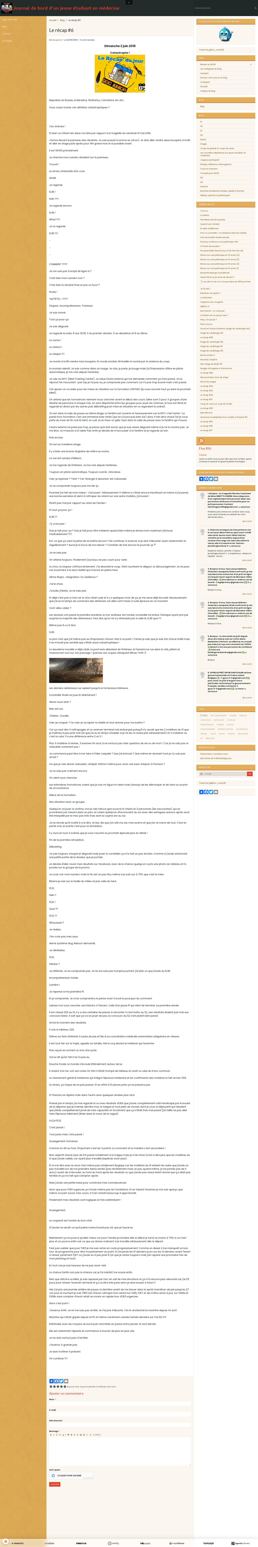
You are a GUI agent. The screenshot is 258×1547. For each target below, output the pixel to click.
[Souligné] (57, 1434)
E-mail (52, 1410)
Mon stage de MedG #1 (211, 364)
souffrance (242, 729)
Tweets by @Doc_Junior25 (211, 49)
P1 (201, 121)
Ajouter (55, 1484)
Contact (6, 33)
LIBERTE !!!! (204, 306)
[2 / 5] (54, 1386)
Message (53, 1431)
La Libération (206, 297)
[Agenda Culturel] (240, 1543)
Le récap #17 (206, 430)
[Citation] (68, 1434)
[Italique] (53, 1434)
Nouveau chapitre (208, 359)
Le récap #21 (206, 399)
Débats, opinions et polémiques (215, 195)
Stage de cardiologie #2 (211, 342)
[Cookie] (6, 1541)
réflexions (243, 733)
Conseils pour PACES (209, 173)
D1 (201, 130)
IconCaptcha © (88, 1478)
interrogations (225, 729)
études (204, 715)
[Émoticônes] (90, 1434)
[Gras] (50, 1434)
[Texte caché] (77, 1434)
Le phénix (204, 215)
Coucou (204, 210)
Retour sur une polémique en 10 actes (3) (219, 259)
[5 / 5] (64, 1386)
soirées (220, 724)
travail (203, 733)
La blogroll (205, 82)
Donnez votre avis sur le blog (213, 77)
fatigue (230, 724)
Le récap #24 (206, 386)
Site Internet (55, 1420)
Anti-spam (54, 1470)
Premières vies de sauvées (212, 219)
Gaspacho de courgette (211, 302)
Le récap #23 (206, 390)
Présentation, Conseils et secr (214, 754)
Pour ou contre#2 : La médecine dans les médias (223, 233)
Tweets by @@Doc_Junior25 (212, 783)
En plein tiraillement (209, 228)
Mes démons (206, 412)
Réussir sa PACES (208, 64)
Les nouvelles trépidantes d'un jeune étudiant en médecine (223, 154)
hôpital (231, 733)
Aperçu (97, 1435)
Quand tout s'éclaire (210, 224)
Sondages (7, 40)
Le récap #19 (206, 421)
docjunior (57, 40)
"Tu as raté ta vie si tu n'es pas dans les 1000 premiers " (225, 283)
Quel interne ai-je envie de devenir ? (217, 277)
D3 (201, 177)
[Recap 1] (120, 73)
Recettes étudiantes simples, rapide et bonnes (222, 191)
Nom (51, 1399)
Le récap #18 (206, 426)
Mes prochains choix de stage (214, 377)
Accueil (52, 20)
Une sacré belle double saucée (214, 237)
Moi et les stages (208, 381)
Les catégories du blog (210, 68)
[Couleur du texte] (64, 1434)
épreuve (243, 715)
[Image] (81, 1434)
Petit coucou (206, 324)
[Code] (87, 1434)
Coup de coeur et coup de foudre (216, 404)
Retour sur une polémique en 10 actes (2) (219, 264)
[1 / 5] (50, 1386)
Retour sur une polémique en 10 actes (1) (219, 268)
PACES (222, 733)
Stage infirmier (207, 729)
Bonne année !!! (207, 355)
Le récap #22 (206, 395)
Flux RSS (204, 86)
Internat (204, 186)
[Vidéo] (84, 1434)
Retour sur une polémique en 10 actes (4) (220, 255)
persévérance (207, 724)
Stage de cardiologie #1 (211, 346)
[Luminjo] (209, 1543)
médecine (210, 738)
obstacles (205, 720)
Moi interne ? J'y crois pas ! (212, 311)
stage (213, 733)
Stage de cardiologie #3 (211, 333)
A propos (204, 73)
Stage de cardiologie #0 (211, 350)
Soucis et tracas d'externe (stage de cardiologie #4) (225, 328)
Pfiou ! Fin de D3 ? (208, 319)
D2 (201, 135)
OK (249, 774)
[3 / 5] (57, 1386)
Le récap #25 (206, 373)
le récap (231, 720)
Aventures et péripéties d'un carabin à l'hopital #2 (223, 417)
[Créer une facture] (145, 1543)
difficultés (219, 720)
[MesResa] (81, 1543)
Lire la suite (247, 521)
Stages (203, 144)
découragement (219, 715)
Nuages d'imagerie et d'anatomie (216, 368)
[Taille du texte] (60, 1434)
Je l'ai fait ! (205, 288)
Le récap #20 (206, 408)
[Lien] (74, 1434)
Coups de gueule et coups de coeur (217, 148)
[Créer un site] (18, 1543)
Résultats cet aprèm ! (210, 293)
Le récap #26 (206, 337)
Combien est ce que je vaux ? (214, 315)
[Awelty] (113, 1543)
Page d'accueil (9, 19)
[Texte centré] (71, 1434)
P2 (201, 126)
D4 (201, 182)
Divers (203, 139)
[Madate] (49, 1543)
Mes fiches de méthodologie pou (215, 758)
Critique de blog (207, 91)
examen (233, 715)
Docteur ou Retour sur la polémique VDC (219, 241)
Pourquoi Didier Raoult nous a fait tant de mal (221, 250)
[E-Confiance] (177, 1543)
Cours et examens (209, 168)
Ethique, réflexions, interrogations (215, 164)
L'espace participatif (209, 160)
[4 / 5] (61, 1386)
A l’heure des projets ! (210, 246)
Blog (4, 26)
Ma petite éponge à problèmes (215, 272)
